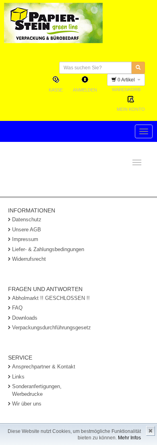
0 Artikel (126, 80)
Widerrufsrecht (29, 259)
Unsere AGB (26, 230)
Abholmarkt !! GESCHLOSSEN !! (51, 298)
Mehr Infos (129, 438)
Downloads (24, 318)
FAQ (17, 308)
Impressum (25, 239)
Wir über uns (26, 404)
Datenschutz (26, 219)
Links (18, 377)
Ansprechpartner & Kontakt (43, 367)
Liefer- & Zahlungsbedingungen (48, 249)
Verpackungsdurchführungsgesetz (51, 327)
